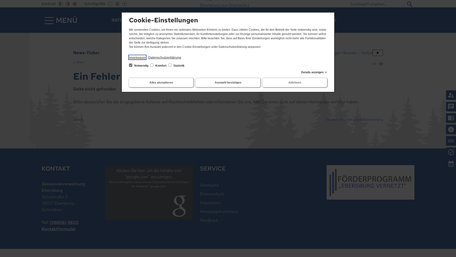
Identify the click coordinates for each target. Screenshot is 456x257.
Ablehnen (294, 82)
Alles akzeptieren (161, 82)
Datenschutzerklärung (164, 57)
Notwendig (141, 65)
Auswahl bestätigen (228, 82)
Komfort (161, 65)
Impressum (137, 57)
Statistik (179, 65)
